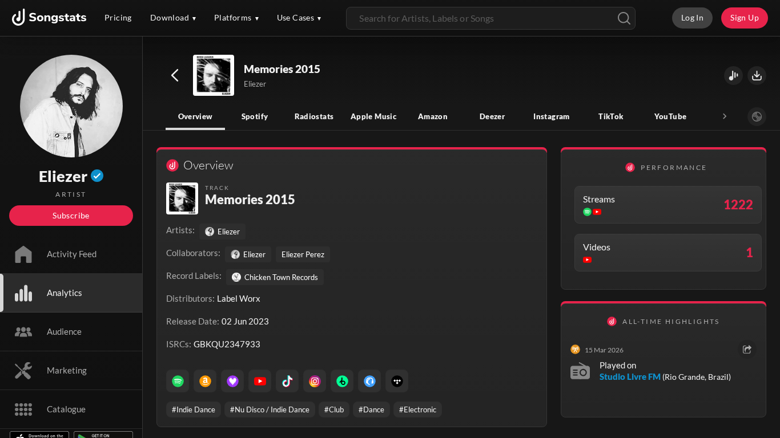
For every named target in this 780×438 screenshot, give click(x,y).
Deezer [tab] (492, 116)
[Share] (747, 349)
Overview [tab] (195, 116)
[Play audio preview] (214, 76)
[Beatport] (342, 381)
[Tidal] (396, 381)
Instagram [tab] (551, 116)
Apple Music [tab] (373, 116)
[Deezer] (232, 381)
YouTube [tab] (670, 116)
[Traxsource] (369, 381)
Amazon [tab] (433, 116)
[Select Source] (756, 116)
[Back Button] (174, 75)
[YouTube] (259, 381)
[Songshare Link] (733, 75)
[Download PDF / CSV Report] (756, 75)
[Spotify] (177, 381)
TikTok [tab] (610, 116)
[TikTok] (287, 381)
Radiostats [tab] (314, 116)
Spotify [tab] (255, 116)
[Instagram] (314, 381)
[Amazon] (205, 381)
